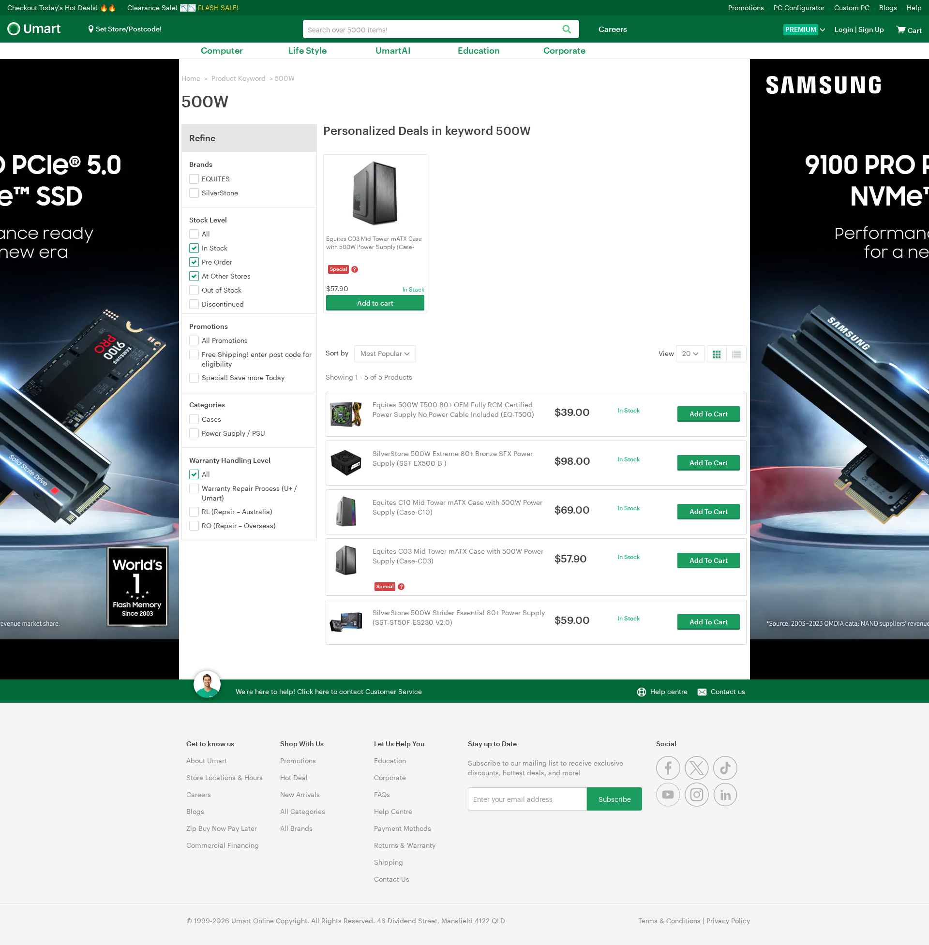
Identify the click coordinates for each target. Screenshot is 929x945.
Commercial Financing (222, 845)
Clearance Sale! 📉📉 (161, 7)
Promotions (746, 7)
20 (687, 353)
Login (844, 29)
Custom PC (851, 7)
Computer (222, 50)
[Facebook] (670, 777)
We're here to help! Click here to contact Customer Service (329, 691)
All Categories (302, 811)
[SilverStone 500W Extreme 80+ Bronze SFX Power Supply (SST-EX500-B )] (346, 462)
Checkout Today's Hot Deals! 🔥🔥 (62, 7)
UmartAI (393, 50)
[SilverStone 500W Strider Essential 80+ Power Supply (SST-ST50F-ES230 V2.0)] (346, 621)
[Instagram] (699, 804)
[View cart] (901, 29)
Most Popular (382, 353)
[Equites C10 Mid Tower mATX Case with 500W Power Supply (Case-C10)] (346, 511)
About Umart (206, 760)
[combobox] (441, 29)
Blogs (888, 7)
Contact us (728, 691)
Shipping (388, 862)
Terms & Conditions (669, 920)
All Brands (296, 828)
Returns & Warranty (404, 845)
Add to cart (375, 303)
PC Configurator (799, 7)
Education (479, 50)
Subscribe (615, 798)
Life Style (307, 50)
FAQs (382, 794)
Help (914, 7)
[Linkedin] (726, 804)
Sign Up (870, 29)
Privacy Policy (728, 920)
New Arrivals (300, 794)
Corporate (564, 50)
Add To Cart (708, 414)
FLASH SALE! (218, 7)
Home (190, 78)
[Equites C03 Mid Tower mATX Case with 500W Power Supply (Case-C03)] (346, 560)
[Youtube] (670, 804)
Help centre (669, 691)
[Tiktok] (726, 777)
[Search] (567, 29)
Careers (613, 28)
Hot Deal (294, 777)
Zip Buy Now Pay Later (221, 828)
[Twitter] (699, 777)
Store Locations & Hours (224, 777)
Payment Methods (402, 828)
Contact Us (391, 879)
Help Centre (393, 811)
